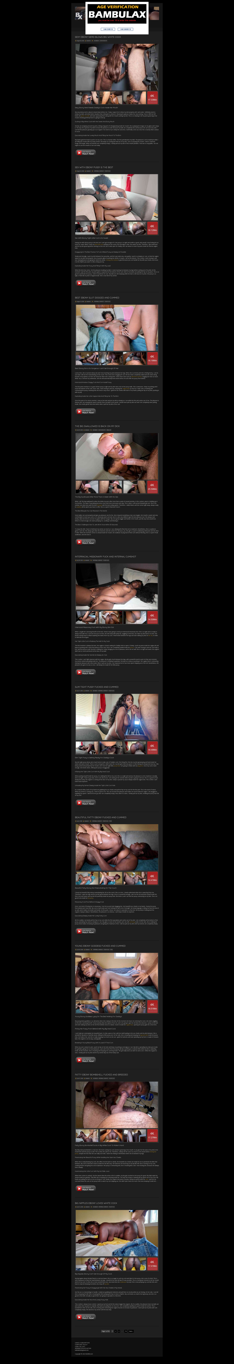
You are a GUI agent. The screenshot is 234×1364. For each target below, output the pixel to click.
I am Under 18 (125, 29)
